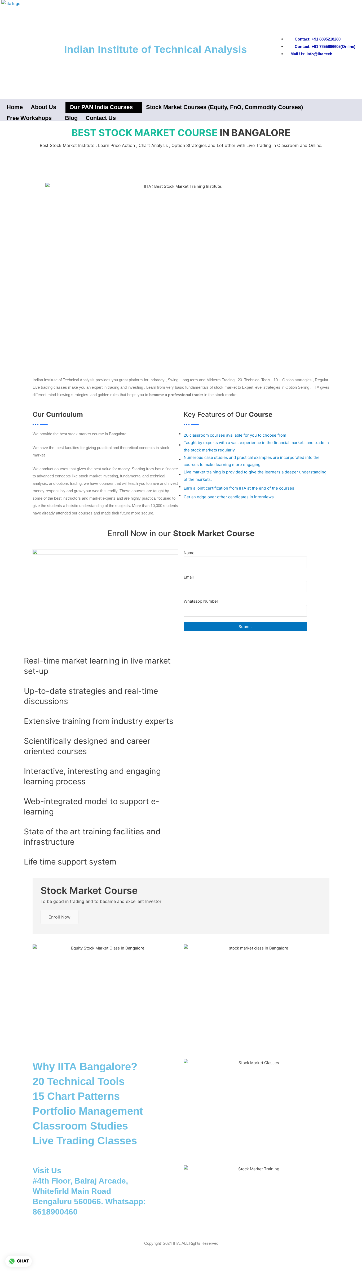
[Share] (55, 1261)
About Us (43, 107)
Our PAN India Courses (101, 107)
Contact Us (101, 118)
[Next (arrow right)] (32, 1269)
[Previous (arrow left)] (10, 1269)
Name (189, 552)
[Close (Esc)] (77, 1261)
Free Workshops (29, 118)
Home (15, 107)
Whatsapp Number (201, 601)
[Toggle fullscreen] (32, 1261)
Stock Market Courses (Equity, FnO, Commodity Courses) (224, 107)
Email (189, 577)
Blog (71, 118)
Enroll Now (59, 917)
